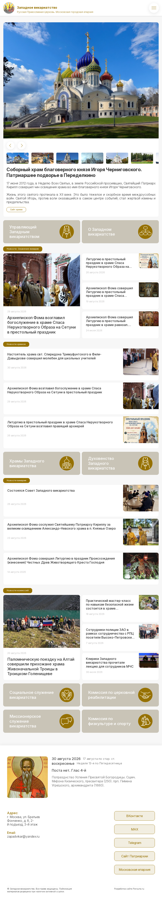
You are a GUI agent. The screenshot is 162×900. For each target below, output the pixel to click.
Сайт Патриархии (134, 856)
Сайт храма (16, 209)
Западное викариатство (37, 7)
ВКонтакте (134, 816)
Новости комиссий (18, 590)
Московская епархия (134, 870)
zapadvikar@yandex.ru (23, 836)
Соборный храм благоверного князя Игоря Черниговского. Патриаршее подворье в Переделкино (74, 172)
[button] (10, 145)
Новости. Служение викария (23, 248)
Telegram (134, 843)
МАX (134, 829)
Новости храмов (16, 344)
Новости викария (16, 480)
